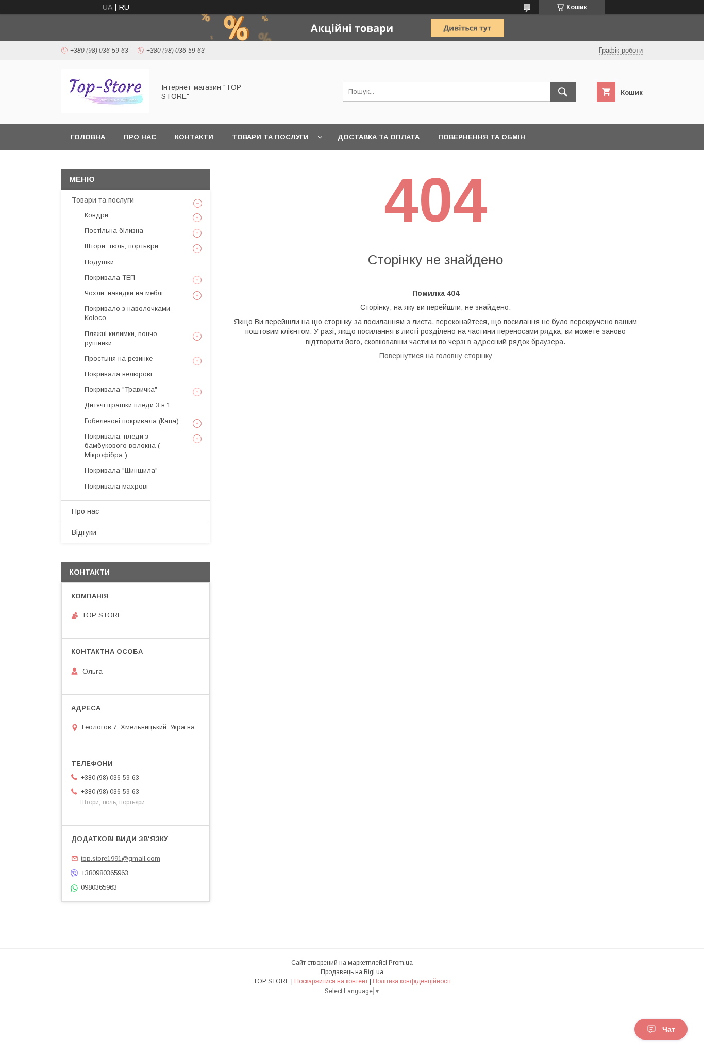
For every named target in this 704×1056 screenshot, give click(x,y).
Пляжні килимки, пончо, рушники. (122, 338)
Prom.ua (401, 962)
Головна (88, 137)
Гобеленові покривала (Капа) (132, 421)
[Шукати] (563, 92)
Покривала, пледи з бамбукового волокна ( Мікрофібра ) (122, 445)
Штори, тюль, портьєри (121, 246)
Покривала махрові (116, 486)
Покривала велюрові (118, 374)
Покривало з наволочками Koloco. (127, 313)
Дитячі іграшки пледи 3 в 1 (128, 405)
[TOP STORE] (105, 110)
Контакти (194, 137)
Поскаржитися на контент (331, 981)
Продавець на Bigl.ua (352, 972)
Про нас (140, 137)
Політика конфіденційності (412, 981)
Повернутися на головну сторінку (435, 355)
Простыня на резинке (119, 358)
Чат (668, 1029)
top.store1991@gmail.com (120, 858)
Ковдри (96, 215)
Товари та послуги (270, 137)
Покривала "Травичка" (121, 389)
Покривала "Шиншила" (121, 470)
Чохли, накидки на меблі (124, 293)
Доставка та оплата (379, 137)
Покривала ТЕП (110, 277)
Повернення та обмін (481, 137)
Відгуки (84, 532)
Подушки (99, 262)
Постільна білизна (114, 230)
